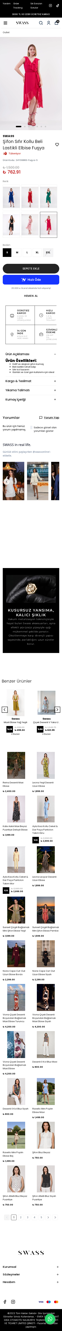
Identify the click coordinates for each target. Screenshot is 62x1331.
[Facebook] (5, 1302)
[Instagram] (13, 1302)
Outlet (6, 32)
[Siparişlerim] (48, 23)
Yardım (7, 3)
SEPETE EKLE (31, 269)
